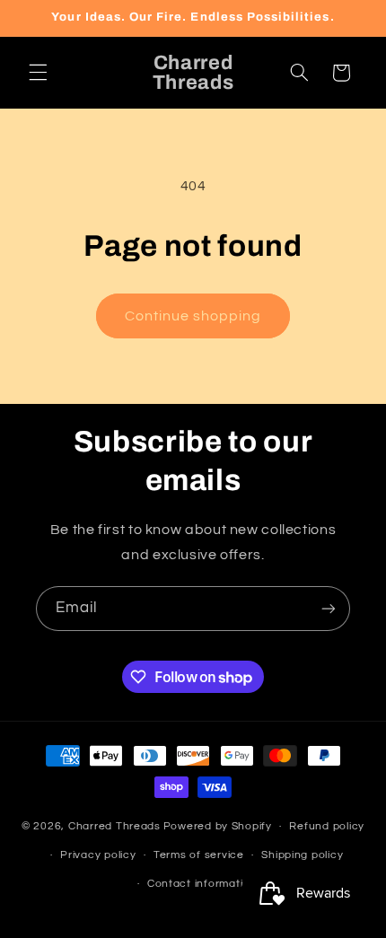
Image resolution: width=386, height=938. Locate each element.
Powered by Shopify (217, 826)
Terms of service (199, 855)
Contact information (202, 884)
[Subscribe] (328, 608)
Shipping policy (302, 855)
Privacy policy (98, 855)
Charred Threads (114, 826)
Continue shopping (193, 316)
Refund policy (326, 826)
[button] (37, 72)
